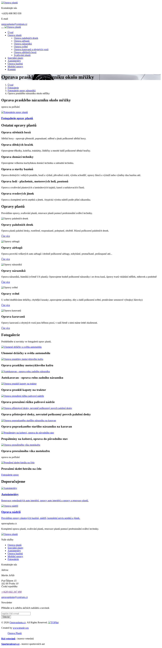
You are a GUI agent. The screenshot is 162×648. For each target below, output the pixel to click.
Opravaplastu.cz (17, 622)
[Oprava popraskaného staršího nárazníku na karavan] (28, 420)
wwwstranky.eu (21, 627)
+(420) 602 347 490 (11, 591)
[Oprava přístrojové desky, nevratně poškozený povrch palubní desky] (36, 408)
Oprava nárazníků (23, 43)
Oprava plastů (15, 35)
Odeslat (6, 617)
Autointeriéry (14, 60)
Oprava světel (21, 46)
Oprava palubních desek (26, 38)
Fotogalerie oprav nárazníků (22, 90)
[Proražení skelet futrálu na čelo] (17, 462)
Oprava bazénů (15, 63)
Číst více (5, 236)
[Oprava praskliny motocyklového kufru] (22, 359)
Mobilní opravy (15, 66)
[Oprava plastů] (9, 2)
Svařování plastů (22, 55)
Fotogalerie (13, 87)
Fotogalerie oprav (10, 474)
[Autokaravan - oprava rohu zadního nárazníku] (25, 371)
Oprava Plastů (15, 633)
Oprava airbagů (21, 41)
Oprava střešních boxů (25, 52)
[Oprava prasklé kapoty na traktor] (19, 383)
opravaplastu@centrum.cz (14, 24)
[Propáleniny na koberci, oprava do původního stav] (27, 432)
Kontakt (12, 69)
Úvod (10, 32)
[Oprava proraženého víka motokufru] (20, 444)
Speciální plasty (15, 58)
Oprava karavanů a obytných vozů (31, 49)
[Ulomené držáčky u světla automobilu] (21, 347)
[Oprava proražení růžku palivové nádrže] (22, 396)
